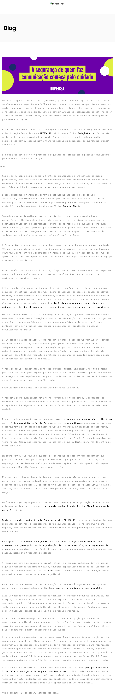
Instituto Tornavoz (48, 570)
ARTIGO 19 (45, 133)
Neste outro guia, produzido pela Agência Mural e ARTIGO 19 (38, 520)
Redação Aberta (71, 206)
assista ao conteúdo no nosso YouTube (79, 588)
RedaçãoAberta (86, 133)
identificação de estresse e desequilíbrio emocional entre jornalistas (65, 307)
